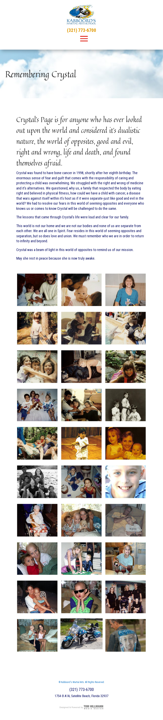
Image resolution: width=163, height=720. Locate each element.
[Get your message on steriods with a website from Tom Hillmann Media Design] (81, 709)
